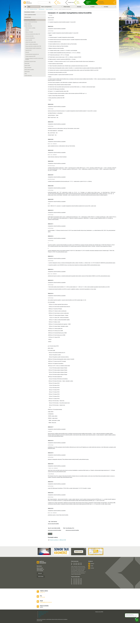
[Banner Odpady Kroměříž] (78, 551)
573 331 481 (42, 597)
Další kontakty (40, 576)
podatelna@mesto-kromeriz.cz (46, 602)
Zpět (50, 533)
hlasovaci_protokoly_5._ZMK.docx (57, 539)
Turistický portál (101, 2)
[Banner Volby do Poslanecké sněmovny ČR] (44, 551)
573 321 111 (42, 592)
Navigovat (40, 573)
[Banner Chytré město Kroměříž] (95, 551)
